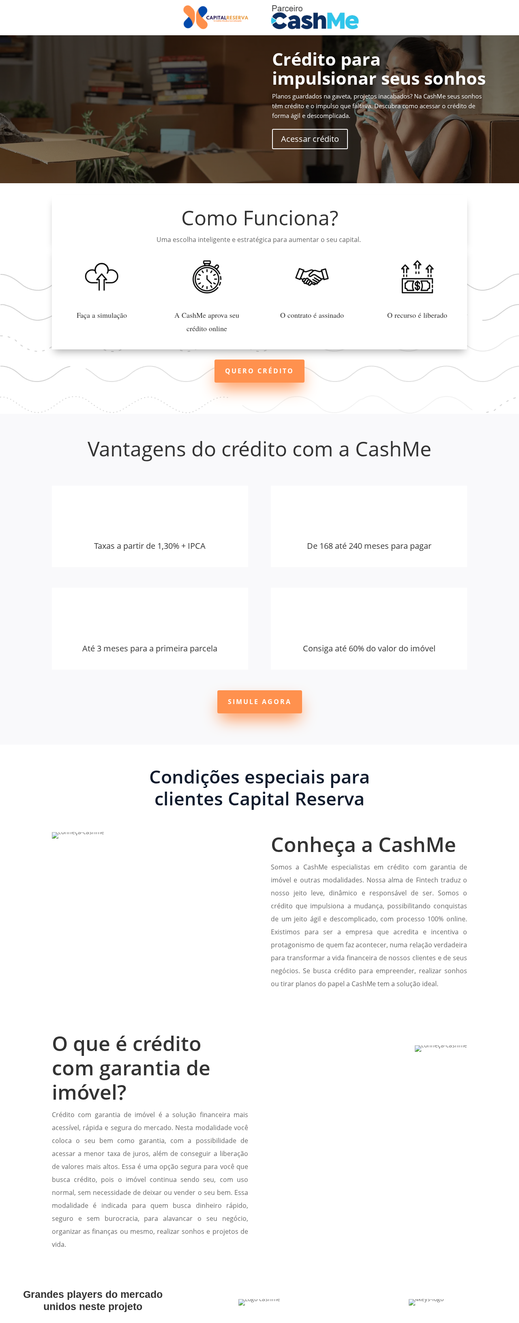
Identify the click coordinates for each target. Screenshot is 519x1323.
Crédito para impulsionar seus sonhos (379, 68)
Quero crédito (259, 370)
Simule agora (260, 701)
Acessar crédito (310, 138)
